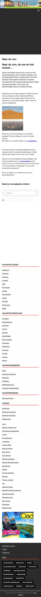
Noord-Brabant (7, 322)
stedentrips (5, 408)
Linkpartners (6, 552)
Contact (4, 549)
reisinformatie (8, 574)
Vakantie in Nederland (11, 582)
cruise (29, 563)
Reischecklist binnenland (10, 462)
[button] (38, 10)
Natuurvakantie (19, 570)
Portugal (5, 301)
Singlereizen (6, 466)
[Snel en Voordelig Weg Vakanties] (20, 7)
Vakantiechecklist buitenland (11, 490)
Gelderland (5, 346)
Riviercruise (21, 574)
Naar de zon (6, 452)
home (4, 424)
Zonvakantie (29, 586)
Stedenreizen (6, 419)
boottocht (20, 563)
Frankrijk (5, 280)
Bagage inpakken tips (9, 427)
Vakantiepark (27, 582)
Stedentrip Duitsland (9, 415)
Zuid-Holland (6, 336)
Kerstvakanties (7, 438)
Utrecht (4, 329)
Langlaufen (6, 441)
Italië (3, 284)
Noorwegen (6, 287)
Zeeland (5, 332)
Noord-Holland (7, 339)
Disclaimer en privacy (8, 546)
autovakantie (8, 563)
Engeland (5, 273)
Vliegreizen (5, 504)
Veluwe (4, 360)
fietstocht (33, 566)
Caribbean (5, 381)
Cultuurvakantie (9, 566)
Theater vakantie (7, 480)
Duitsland (5, 277)
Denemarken (6, 294)
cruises (4, 434)
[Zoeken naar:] (20, 193)
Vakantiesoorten (7, 497)
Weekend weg (7, 508)
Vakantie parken (7, 487)
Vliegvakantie (8, 586)
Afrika (4, 371)
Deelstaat (22, 566)
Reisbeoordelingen (8, 459)
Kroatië (4, 291)
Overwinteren (6, 455)
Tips (3, 483)
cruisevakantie (25, 161)
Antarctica (5, 378)
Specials (5, 476)
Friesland (5, 350)
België (4, 308)
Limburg (5, 357)
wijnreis (19, 586)
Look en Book (6, 445)
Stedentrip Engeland (9, 412)
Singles (4, 469)
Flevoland (5, 318)
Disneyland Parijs (8, 398)
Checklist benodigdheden (10, 431)
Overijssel (5, 325)
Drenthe (4, 353)
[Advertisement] (20, 34)
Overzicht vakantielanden (10, 388)
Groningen (5, 343)
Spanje (4, 298)
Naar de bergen (7, 448)
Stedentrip (20, 578)
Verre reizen (6, 501)
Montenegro (6, 305)
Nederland (5, 270)
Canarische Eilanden (9, 374)
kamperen (7, 570)
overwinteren (32, 141)
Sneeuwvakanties (8, 473)
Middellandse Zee (8, 385)
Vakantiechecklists (8, 494)
